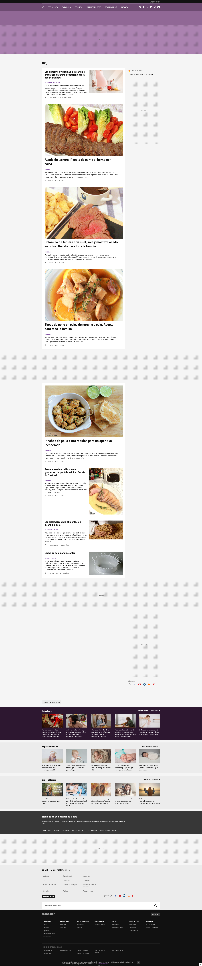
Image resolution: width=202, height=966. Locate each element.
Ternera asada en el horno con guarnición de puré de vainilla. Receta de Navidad (65, 472)
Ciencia (150, 74)
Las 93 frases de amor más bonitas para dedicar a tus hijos (51, 801)
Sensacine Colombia (83, 953)
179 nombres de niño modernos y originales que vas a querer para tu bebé (124, 768)
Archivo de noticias (52, 702)
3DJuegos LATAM (65, 950)
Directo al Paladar (99, 924)
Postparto (66, 880)
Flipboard (151, 7)
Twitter (147, 7)
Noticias (56, 830)
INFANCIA (124, 7)
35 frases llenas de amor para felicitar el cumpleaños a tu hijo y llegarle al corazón (101, 801)
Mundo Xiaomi (47, 937)
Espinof (79, 927)
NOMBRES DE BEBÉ (93, 7)
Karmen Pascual (55, 98)
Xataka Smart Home (49, 934)
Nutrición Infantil (52, 530)
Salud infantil (50, 558)
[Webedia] (155, 1)
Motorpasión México (118, 950)
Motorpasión (115, 924)
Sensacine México (82, 950)
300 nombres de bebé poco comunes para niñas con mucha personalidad (51, 768)
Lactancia (86, 876)
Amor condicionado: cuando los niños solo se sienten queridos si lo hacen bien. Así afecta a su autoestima (125, 733)
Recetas (48, 169)
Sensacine (80, 924)
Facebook (143, 7)
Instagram (155, 7)
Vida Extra (63, 927)
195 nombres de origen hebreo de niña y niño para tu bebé (101, 768)
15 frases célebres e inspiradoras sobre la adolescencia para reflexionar (149, 801)
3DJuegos (63, 924)
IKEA (143, 74)
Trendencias (132, 924)
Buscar (155, 906)
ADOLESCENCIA (111, 7)
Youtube (158, 7)
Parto (45, 880)
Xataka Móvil (46, 927)
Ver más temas (48, 896)
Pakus (51, 180)
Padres (65, 891)
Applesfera (46, 930)
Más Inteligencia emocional (148, 710)
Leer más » (71, 94)
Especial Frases (49, 780)
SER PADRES (53, 7)
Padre (137, 74)
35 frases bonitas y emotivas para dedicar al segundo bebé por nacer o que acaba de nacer (76, 802)
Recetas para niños (77, 830)
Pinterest (139, 7)
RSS (149, 684)
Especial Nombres (50, 746)
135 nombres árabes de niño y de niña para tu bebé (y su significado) (149, 768)
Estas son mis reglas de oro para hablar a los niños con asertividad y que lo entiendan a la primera (100, 733)
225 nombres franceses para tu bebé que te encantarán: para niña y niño (76, 768)
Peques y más (88, 891)
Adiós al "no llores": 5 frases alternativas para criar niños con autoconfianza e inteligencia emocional (76, 733)
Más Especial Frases (151, 779)
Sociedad (46, 891)
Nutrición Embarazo (52, 83)
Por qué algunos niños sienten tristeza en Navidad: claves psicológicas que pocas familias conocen (52, 733)
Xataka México (47, 950)
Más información (103, 964)
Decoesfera (132, 927)
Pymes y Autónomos (152, 927)
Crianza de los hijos (91, 830)
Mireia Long (53, 545)
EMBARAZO (66, 7)
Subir (154, 914)
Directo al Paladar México (99, 951)
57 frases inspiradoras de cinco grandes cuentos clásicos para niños (124, 801)
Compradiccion (133, 930)
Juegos (130, 74)
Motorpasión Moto (117, 927)
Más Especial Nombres (150, 746)
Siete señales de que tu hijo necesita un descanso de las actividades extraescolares (149, 732)
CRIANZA (78, 7)
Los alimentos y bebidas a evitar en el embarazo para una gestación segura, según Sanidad (65, 74)
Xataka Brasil (47, 953)
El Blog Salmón (150, 924)
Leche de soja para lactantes (60, 553)
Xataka (45, 924)
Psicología (47, 711)
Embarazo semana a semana (108, 830)
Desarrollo (86, 880)
